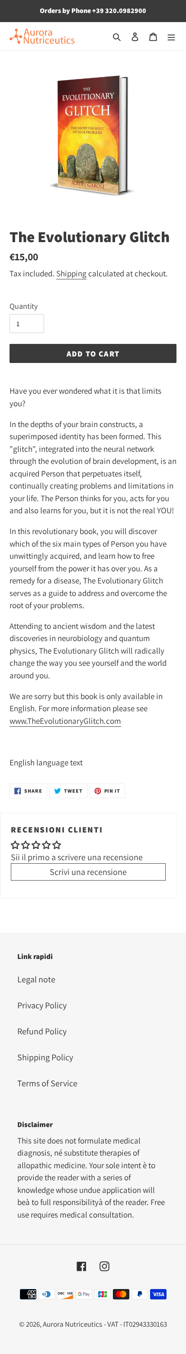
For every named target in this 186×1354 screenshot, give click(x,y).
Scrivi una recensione (88, 872)
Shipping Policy (45, 1057)
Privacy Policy (42, 1005)
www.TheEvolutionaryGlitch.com (65, 721)
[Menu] (171, 36)
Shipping (71, 273)
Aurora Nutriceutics (72, 1324)
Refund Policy (42, 1031)
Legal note (36, 979)
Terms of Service (47, 1083)
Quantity (24, 306)
